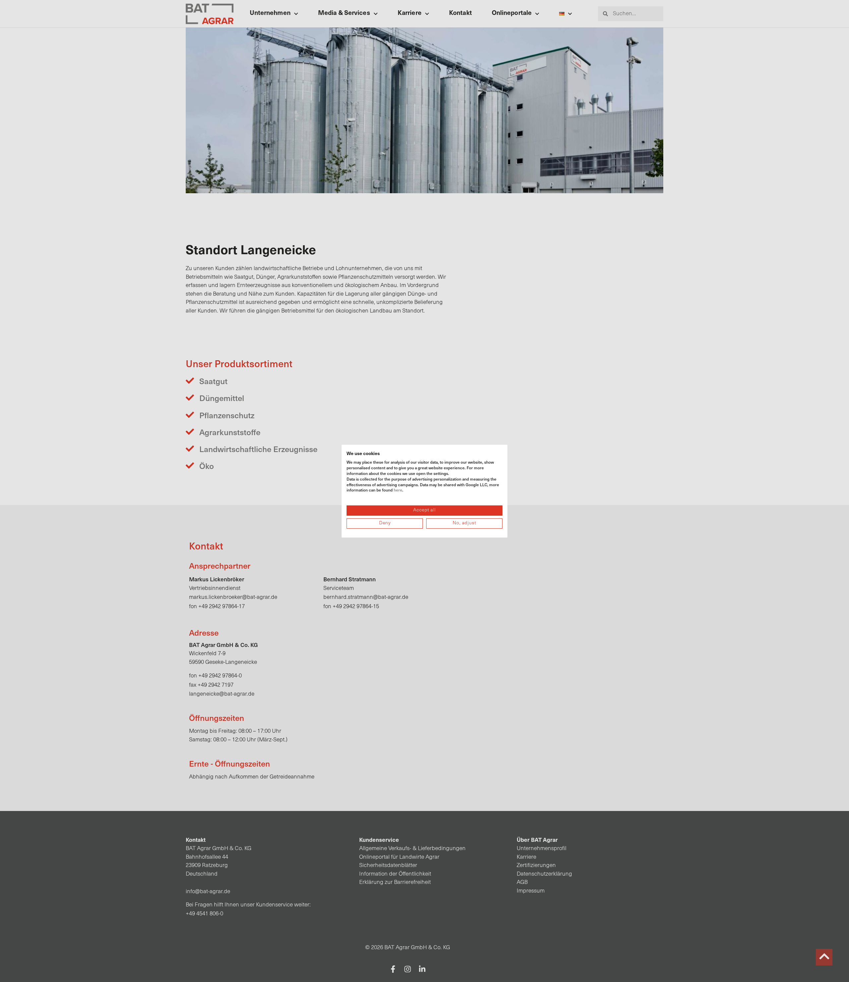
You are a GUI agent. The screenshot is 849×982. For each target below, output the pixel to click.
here (398, 490)
